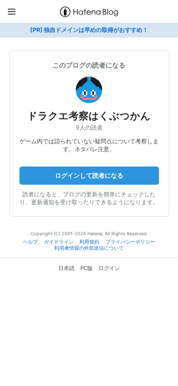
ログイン (109, 268)
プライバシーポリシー (130, 242)
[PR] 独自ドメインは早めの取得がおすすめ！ (89, 30)
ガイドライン (59, 242)
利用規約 (89, 242)
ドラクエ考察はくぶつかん (89, 116)
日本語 (66, 268)
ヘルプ (30, 242)
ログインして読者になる (89, 175)
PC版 (86, 268)
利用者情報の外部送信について (89, 248)
